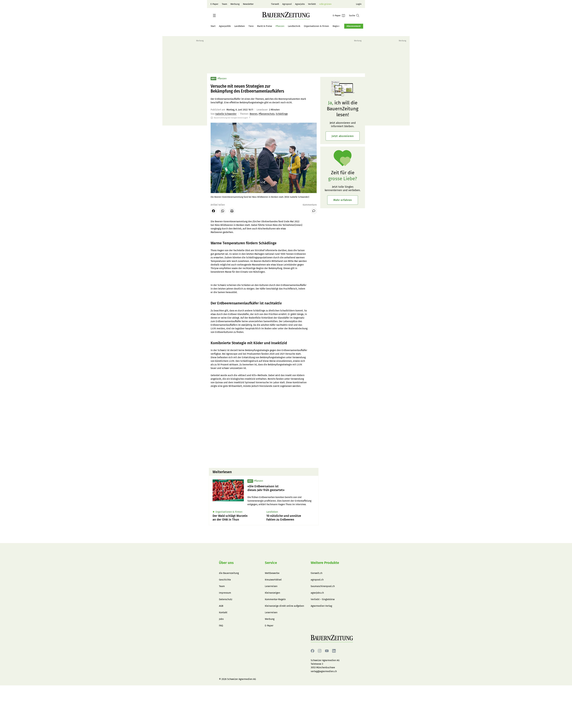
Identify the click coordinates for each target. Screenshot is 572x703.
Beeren (253, 113)
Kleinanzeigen (272, 592)
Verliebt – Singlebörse (323, 599)
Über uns (226, 563)
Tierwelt (275, 4)
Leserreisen (271, 586)
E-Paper (214, 4)
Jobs (221, 619)
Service (271, 563)
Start (213, 26)
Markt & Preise (264, 26)
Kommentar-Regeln (275, 599)
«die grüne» (325, 4)
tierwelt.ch (316, 573)
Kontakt (223, 612)
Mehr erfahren (342, 200)
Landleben (239, 26)
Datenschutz (225, 599)
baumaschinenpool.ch (323, 586)
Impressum (225, 592)
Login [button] (359, 4)
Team (224, 4)
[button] (214, 15)
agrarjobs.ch (317, 592)
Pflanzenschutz (267, 113)
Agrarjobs (300, 4)
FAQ (221, 625)
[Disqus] (264, 427)
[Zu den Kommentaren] (314, 211)
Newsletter (248, 4)
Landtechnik (294, 26)
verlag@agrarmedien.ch (324, 671)
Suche (352, 15)
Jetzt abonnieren (343, 136)
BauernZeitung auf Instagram (319, 651)
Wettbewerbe (272, 573)
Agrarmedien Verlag (321, 605)
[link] (281, 488)
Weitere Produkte (325, 563)
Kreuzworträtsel (273, 579)
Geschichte (225, 579)
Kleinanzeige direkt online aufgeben (284, 605)
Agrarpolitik (225, 26)
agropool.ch (317, 579)
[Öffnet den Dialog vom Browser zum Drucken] (232, 211)
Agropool (287, 4)
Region (336, 26)
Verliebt (312, 4)
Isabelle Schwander (226, 113)
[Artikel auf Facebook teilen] (213, 211)
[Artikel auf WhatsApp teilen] (223, 211)
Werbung (235, 4)
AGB (221, 605)
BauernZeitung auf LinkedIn (334, 651)
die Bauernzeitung (229, 573)
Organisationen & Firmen (316, 26)
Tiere (251, 26)
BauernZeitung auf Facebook (312, 651)
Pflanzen (280, 26)
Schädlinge (282, 113)
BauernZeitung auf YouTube (327, 651)
